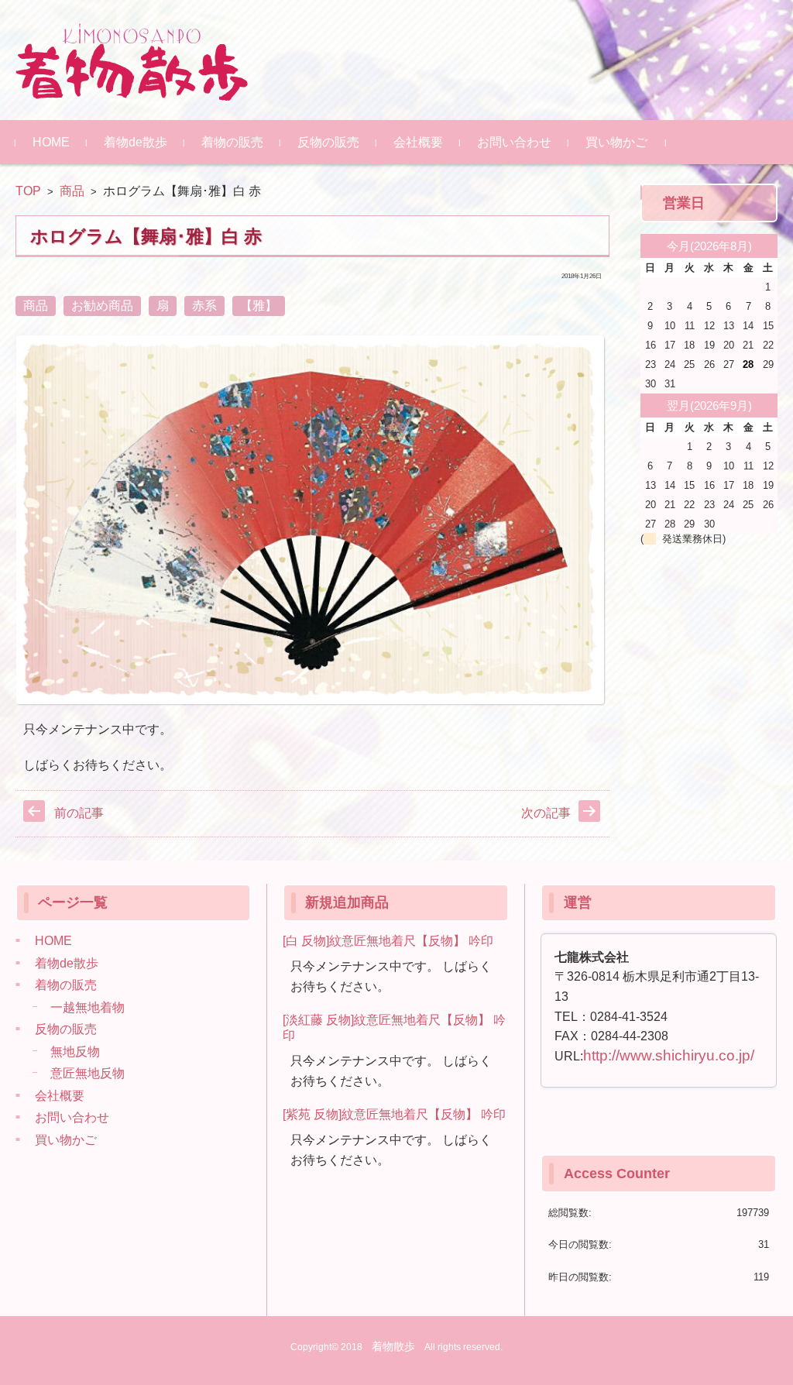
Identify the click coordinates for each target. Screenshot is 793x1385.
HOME (51, 142)
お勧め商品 (102, 305)
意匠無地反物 (87, 1073)
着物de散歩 (135, 142)
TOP (28, 191)
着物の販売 (232, 142)
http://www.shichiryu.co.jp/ (668, 1055)
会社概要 (418, 142)
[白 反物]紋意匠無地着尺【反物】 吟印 (388, 940)
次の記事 (546, 813)
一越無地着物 (87, 1007)
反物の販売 (328, 142)
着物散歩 (393, 1346)
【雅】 (258, 305)
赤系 (204, 305)
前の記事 (79, 813)
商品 (72, 191)
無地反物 (75, 1051)
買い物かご (616, 142)
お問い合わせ (514, 142)
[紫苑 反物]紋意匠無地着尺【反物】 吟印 (394, 1114)
